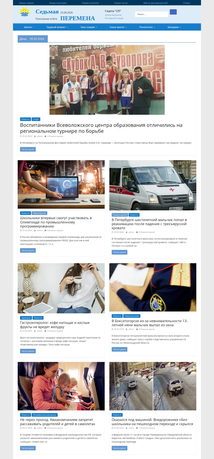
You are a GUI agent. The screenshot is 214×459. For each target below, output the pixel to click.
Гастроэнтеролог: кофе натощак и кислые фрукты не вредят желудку (55, 324)
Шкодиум (173, 27)
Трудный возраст (56, 27)
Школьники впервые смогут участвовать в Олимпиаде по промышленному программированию (56, 221)
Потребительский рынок (44, 415)
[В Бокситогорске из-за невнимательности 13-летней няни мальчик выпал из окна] (152, 265)
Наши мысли (117, 27)
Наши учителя (90, 2)
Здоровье (26, 318)
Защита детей (119, 215)
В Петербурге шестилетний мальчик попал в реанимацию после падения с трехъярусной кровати (149, 223)
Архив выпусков (113, 14)
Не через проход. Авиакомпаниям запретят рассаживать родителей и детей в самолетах (57, 421)
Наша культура (57, 2)
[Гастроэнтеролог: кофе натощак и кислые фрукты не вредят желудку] (61, 265)
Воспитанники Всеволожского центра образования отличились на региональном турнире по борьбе (101, 127)
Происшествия (132, 316)
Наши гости (121, 2)
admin (40, 136)
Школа (28, 27)
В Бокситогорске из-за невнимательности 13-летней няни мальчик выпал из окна (150, 322)
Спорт (186, 2)
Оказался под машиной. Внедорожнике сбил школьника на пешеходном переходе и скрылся (152, 421)
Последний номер (114, 18)
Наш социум (88, 27)
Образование (39, 213)
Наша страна (26, 2)
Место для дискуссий (156, 2)
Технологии (146, 27)
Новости (25, 119)
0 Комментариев (55, 136)
